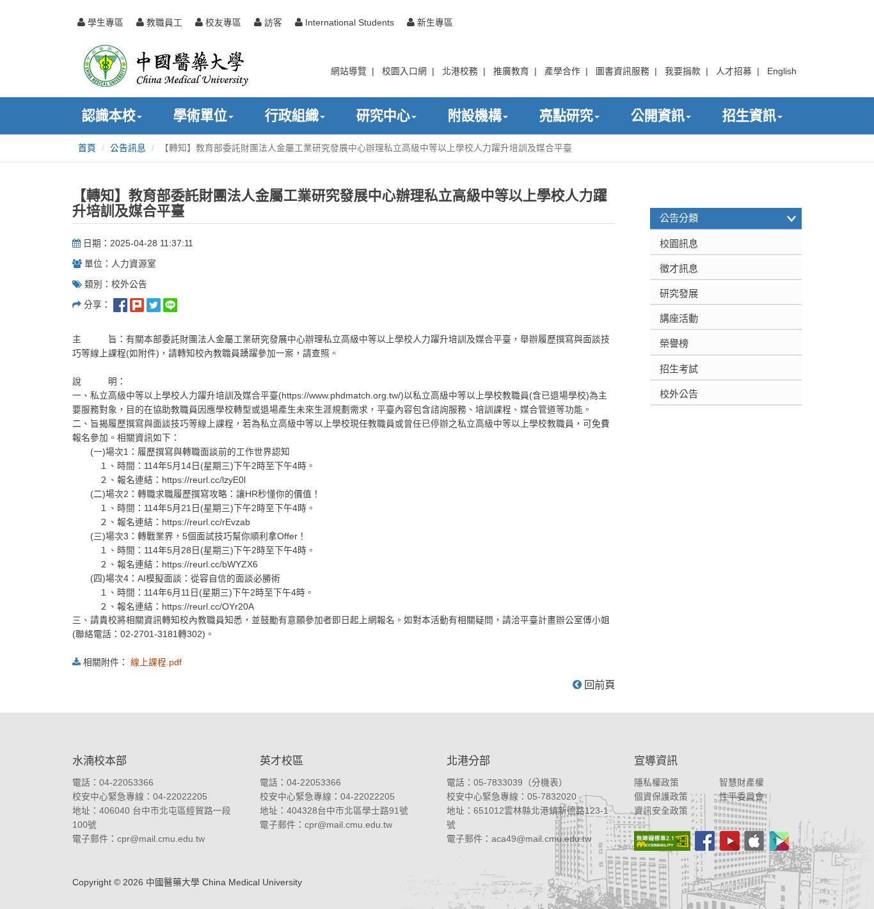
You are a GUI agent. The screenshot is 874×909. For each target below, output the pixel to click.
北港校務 (460, 71)
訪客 (272, 23)
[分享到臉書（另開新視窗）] (120, 305)
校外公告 (679, 393)
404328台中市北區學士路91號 (347, 811)
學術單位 (200, 115)
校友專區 (222, 23)
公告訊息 (128, 148)
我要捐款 (683, 71)
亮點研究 (566, 115)
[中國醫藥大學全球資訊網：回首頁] (164, 65)
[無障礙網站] (662, 841)
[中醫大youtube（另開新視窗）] (730, 841)
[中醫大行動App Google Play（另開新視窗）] (779, 841)
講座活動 (679, 318)
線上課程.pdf (156, 662)
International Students (348, 23)
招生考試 (679, 368)
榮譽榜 (674, 343)
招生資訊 (749, 115)
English (782, 71)
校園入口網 (404, 71)
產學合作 (562, 71)
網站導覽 (349, 71)
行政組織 (292, 115)
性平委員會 (741, 797)
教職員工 (163, 23)
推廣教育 (511, 71)
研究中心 (383, 115)
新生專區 (434, 23)
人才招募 (734, 71)
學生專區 (104, 23)
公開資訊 (658, 115)
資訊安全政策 (661, 811)
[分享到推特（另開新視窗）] (154, 305)
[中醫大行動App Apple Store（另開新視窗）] (754, 841)
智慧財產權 (741, 782)
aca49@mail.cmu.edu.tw (541, 839)
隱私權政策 (656, 782)
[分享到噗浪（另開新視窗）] (137, 305)
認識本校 (109, 115)
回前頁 (598, 684)
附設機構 (475, 115)
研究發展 (679, 293)
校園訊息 (679, 243)
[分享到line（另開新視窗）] (170, 305)
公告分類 (679, 217)
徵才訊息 (679, 268)
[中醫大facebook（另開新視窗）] (705, 841)
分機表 (545, 782)
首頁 (87, 148)
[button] (850, 885)
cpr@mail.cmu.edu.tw (161, 839)
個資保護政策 (661, 797)
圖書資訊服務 (622, 71)
